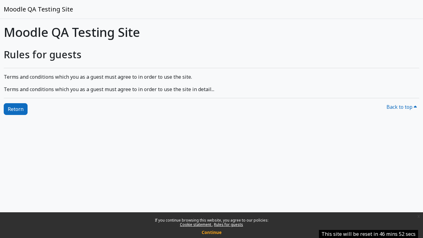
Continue (212, 232)
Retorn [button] (16, 109)
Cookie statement (196, 224)
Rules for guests (228, 224)
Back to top (400, 107)
